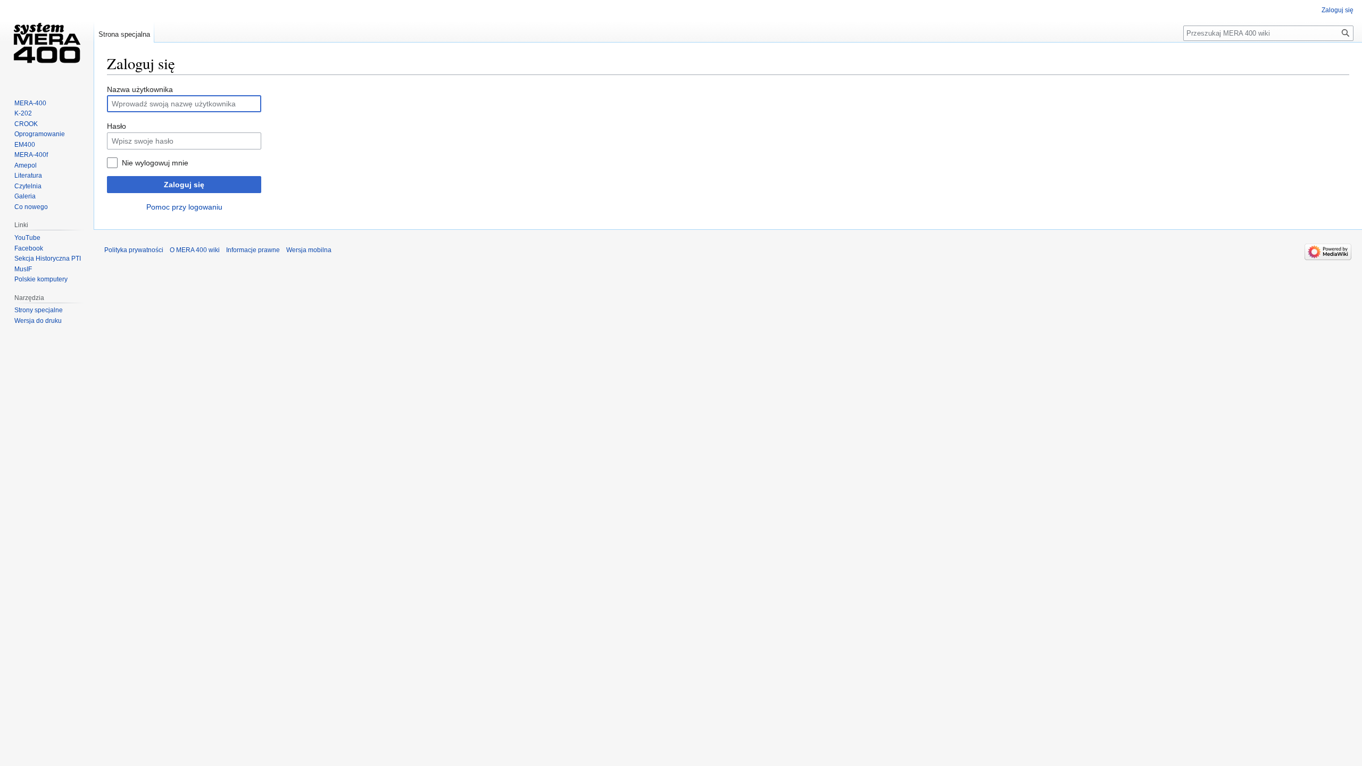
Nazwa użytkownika (140, 89)
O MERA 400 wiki (195, 250)
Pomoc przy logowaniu (184, 207)
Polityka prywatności (133, 250)
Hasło (116, 126)
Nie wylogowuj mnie (155, 163)
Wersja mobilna (308, 250)
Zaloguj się (184, 184)
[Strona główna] (46, 42)
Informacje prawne (253, 250)
